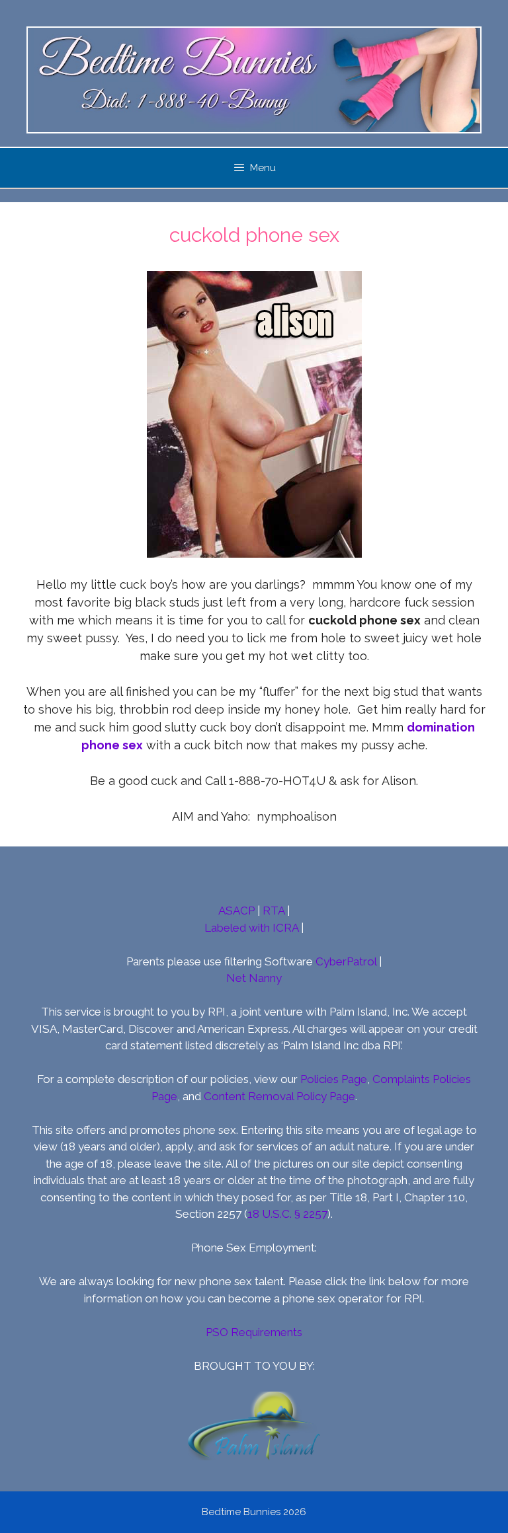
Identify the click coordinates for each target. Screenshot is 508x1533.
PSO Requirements (254, 1332)
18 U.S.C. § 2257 (287, 1213)
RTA (273, 910)
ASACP (236, 910)
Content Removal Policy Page (279, 1096)
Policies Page (333, 1079)
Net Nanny (254, 978)
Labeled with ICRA (251, 927)
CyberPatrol (346, 961)
